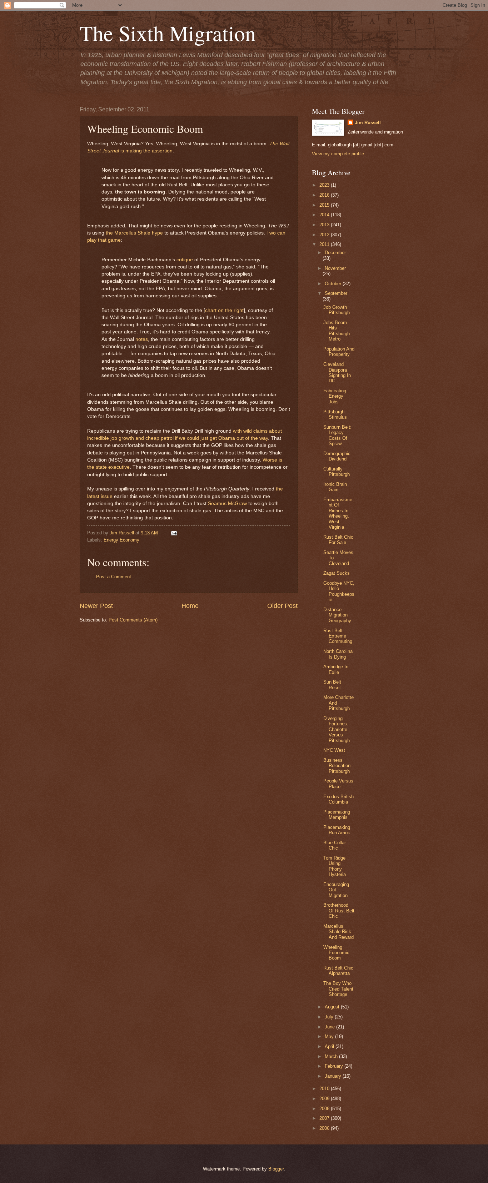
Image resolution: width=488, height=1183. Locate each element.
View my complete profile (338, 153)
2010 (325, 1088)
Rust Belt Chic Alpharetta (338, 970)
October (334, 283)
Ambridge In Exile (335, 669)
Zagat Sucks (336, 573)
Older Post (282, 605)
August (333, 1007)
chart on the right (224, 310)
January (334, 1076)
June (330, 1027)
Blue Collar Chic (334, 845)
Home (190, 605)
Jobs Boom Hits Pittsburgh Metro (336, 331)
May (330, 1036)
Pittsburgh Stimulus (335, 414)
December (335, 252)
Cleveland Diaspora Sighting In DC (337, 372)
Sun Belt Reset (332, 684)
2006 (325, 1128)
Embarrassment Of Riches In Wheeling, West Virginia (337, 513)
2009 (325, 1098)
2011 (325, 244)
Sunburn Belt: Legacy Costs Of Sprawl (337, 435)
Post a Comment (113, 576)
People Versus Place (338, 783)
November (335, 268)
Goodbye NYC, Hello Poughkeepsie (338, 591)
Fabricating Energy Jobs (334, 396)
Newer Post (96, 605)
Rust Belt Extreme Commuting (337, 636)
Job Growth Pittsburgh (336, 309)
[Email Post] (173, 532)
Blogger (276, 1169)
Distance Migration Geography (337, 615)
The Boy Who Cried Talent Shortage (338, 989)
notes (141, 339)
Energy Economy (121, 540)
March (332, 1056)
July (330, 1017)
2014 (325, 214)
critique (184, 259)
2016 (325, 195)
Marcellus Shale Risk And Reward (338, 931)
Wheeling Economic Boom (336, 953)
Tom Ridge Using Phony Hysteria (334, 866)
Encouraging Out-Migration (336, 890)
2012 (325, 234)
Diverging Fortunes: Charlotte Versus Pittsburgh (336, 729)
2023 (325, 185)
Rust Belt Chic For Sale (338, 539)
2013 (325, 224)
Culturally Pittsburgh (336, 471)
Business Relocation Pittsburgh (336, 765)
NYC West (334, 750)
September (336, 293)
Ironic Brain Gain (335, 487)
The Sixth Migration (168, 33)
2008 (325, 1108)
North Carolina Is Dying (338, 654)
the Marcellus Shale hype (134, 233)
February (334, 1066)
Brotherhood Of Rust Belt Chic (338, 910)
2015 (325, 205)
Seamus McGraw (227, 503)
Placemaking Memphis (336, 814)
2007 (325, 1118)
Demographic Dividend (336, 456)
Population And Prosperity (338, 351)
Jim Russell (368, 122)
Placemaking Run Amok (336, 830)
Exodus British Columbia (338, 799)
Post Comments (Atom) (133, 620)
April (330, 1046)
